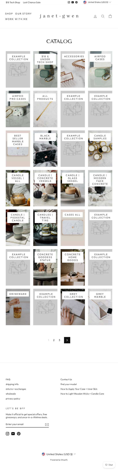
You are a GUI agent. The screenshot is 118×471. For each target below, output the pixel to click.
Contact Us (66, 379)
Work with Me (16, 19)
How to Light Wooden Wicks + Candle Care (82, 393)
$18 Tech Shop (13, 2)
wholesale (11, 393)
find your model (69, 384)
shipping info (12, 384)
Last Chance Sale (31, 2)
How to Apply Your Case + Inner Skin (79, 389)
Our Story (23, 13)
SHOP (9, 13)
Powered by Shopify (58, 460)
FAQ (8, 379)
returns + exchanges (16, 389)
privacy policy (13, 398)
